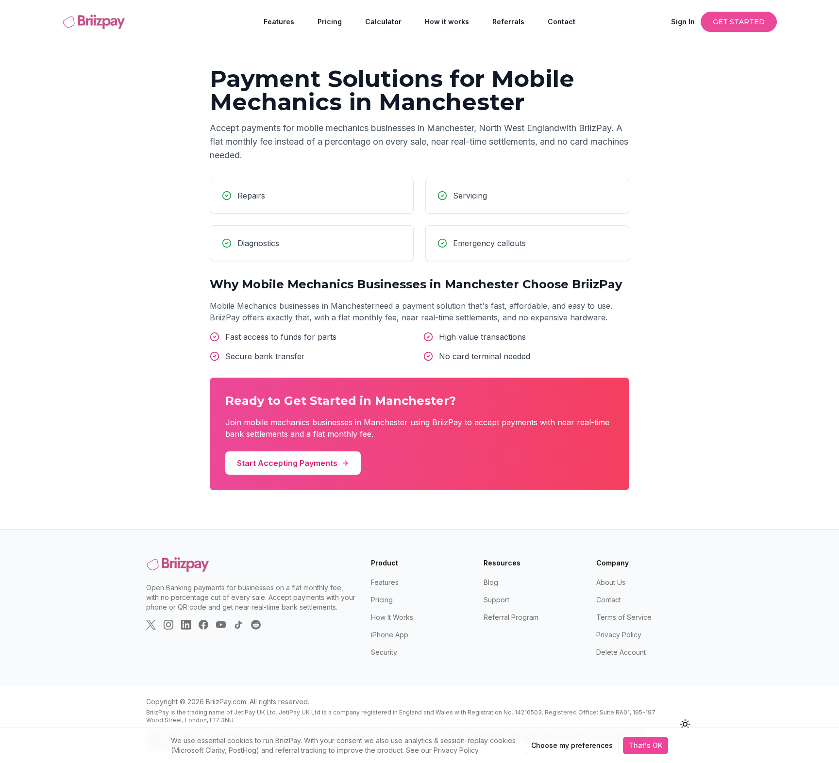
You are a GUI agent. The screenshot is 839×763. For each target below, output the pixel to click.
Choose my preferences (572, 745)
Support (496, 600)
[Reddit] (256, 625)
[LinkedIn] (186, 625)
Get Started (739, 21)
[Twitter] (151, 625)
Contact (561, 21)
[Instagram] (168, 625)
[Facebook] (203, 625)
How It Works (392, 617)
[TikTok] (238, 625)
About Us (610, 582)
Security (384, 652)
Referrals (508, 21)
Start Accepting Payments (287, 463)
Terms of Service (624, 617)
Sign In (683, 21)
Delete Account (621, 652)
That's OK (645, 745)
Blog (491, 582)
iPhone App (389, 634)
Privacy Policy (618, 634)
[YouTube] (221, 625)
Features (279, 21)
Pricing (330, 21)
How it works (447, 21)
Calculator (383, 21)
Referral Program (511, 617)
